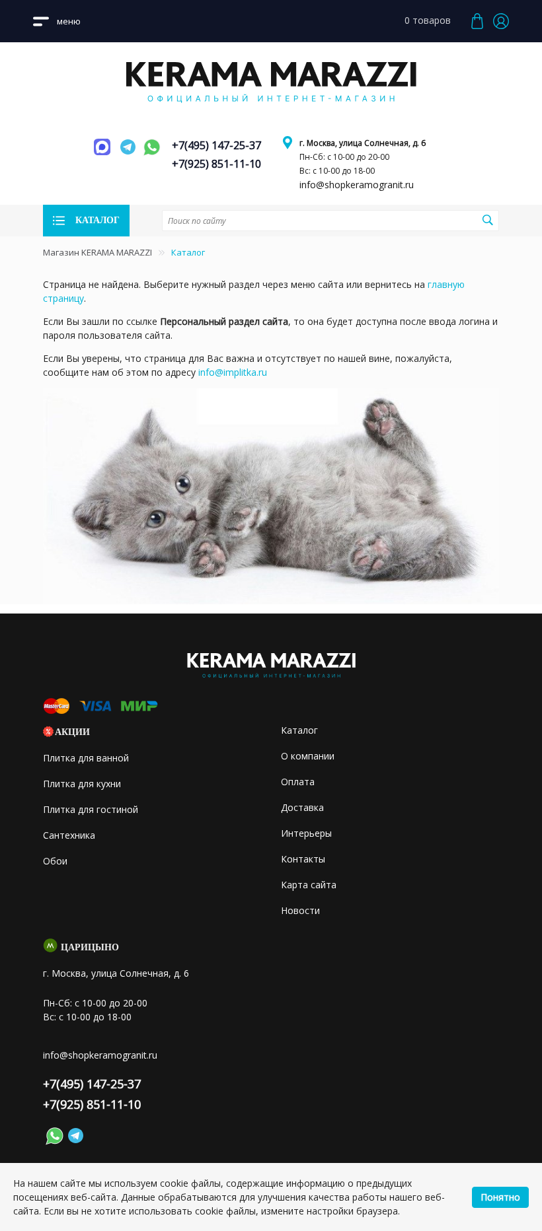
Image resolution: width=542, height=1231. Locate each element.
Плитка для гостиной (90, 809)
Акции (72, 732)
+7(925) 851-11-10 (216, 164)
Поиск (487, 220)
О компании (307, 756)
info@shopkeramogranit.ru (356, 184)
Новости (300, 910)
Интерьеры (306, 833)
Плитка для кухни (82, 783)
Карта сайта (308, 884)
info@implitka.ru (232, 372)
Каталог (299, 730)
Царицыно (90, 947)
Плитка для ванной (86, 758)
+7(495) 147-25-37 (216, 145)
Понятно (500, 1197)
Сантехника (69, 835)
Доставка (302, 807)
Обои (55, 861)
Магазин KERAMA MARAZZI (97, 252)
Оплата (298, 781)
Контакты (303, 859)
